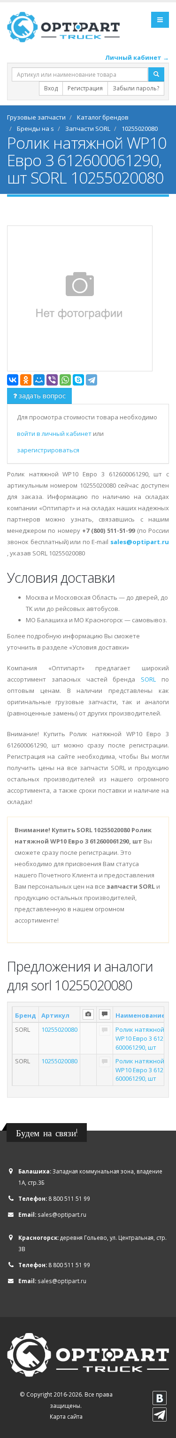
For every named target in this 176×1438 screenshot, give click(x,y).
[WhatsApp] (65, 380)
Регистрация (85, 88)
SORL (148, 679)
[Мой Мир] (39, 380)
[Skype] (78, 380)
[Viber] (52, 380)
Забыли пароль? (136, 88)
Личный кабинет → (137, 57)
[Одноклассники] (25, 380)
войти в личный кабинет (55, 433)
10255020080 (59, 1029)
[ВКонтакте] (12, 380)
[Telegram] (91, 380)
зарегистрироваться (48, 450)
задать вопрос (41, 395)
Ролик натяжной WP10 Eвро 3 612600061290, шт (139, 1038)
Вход (51, 88)
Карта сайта (66, 1416)
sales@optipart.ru (62, 1214)
